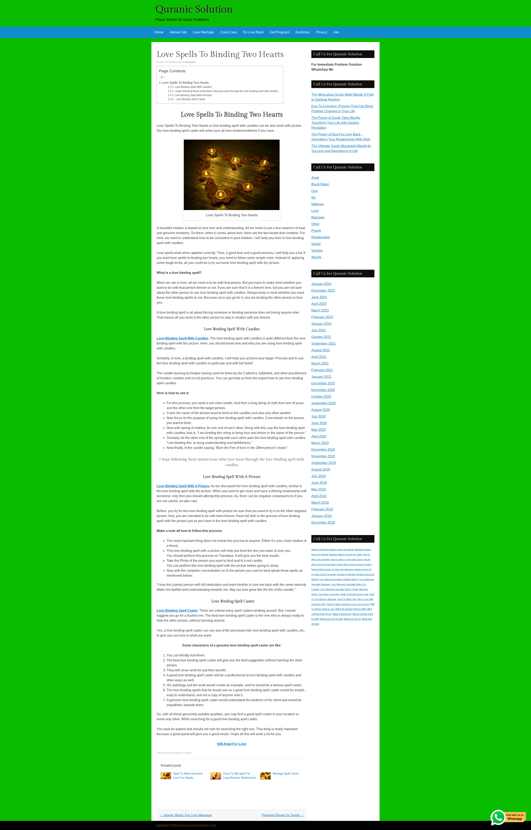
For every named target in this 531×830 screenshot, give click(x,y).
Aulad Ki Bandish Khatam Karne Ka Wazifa (332, 549)
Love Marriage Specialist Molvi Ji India (339, 589)
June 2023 (319, 297)
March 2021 (320, 363)
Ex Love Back (253, 32)
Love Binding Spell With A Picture (193, 95)
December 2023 (323, 290)
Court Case (228, 32)
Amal (315, 177)
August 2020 (320, 410)
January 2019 (321, 516)
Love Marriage (203, 32)
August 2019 (320, 469)
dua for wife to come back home (347, 559)
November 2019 (323, 456)
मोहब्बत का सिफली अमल (342, 614)
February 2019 (322, 509)
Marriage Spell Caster (286, 773)
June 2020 (319, 423)
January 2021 (321, 376)
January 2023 (321, 323)
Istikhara (317, 204)
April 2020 (318, 436)
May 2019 (318, 489)
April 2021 (318, 357)
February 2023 (322, 317)
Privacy (321, 32)
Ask (336, 32)
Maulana (190, 62)
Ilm (313, 197)
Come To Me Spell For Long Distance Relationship (239, 775)
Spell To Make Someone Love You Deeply (188, 775)
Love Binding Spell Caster (190, 99)
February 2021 (322, 370)
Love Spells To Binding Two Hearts (185, 82)
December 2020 (323, 383)
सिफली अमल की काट (352, 619)
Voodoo (317, 250)
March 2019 (320, 502)
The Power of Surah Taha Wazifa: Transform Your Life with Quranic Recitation (335, 122)
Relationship (320, 237)
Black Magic (320, 184)
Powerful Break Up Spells (283, 815)
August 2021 (320, 350)
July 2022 (318, 330)
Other (315, 224)
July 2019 (318, 476)
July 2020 (318, 416)
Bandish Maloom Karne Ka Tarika (345, 554)
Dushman (303, 32)
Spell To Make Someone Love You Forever (348, 604)
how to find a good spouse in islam (354, 564)
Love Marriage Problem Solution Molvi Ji (339, 579)
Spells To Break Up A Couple (354, 594)
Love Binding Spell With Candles (193, 87)
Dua (314, 191)
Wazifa (316, 257)
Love (315, 211)
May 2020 (318, 429)
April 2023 (318, 304)
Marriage (317, 217)
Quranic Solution (194, 9)
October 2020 (321, 396)
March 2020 (320, 443)
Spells (187, 752)
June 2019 (319, 482)
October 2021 (321, 337)
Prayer (316, 230)
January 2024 (321, 284)
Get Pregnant (279, 32)
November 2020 (323, 390)
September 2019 (323, 463)
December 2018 (323, 522)
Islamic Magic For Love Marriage (186, 815)
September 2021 (323, 343)
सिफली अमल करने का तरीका (331, 619)
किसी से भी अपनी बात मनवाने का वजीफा (350, 609)
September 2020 (323, 403)
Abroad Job (178, 32)
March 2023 (320, 310)
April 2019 (318, 496)
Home (159, 32)
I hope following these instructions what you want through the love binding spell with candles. (227, 91)
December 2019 (323, 449)
